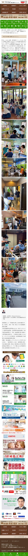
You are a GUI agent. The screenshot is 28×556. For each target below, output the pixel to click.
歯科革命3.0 (10, 342)
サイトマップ (4, 541)
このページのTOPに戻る (19, 536)
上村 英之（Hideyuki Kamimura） (14, 316)
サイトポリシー (15, 541)
